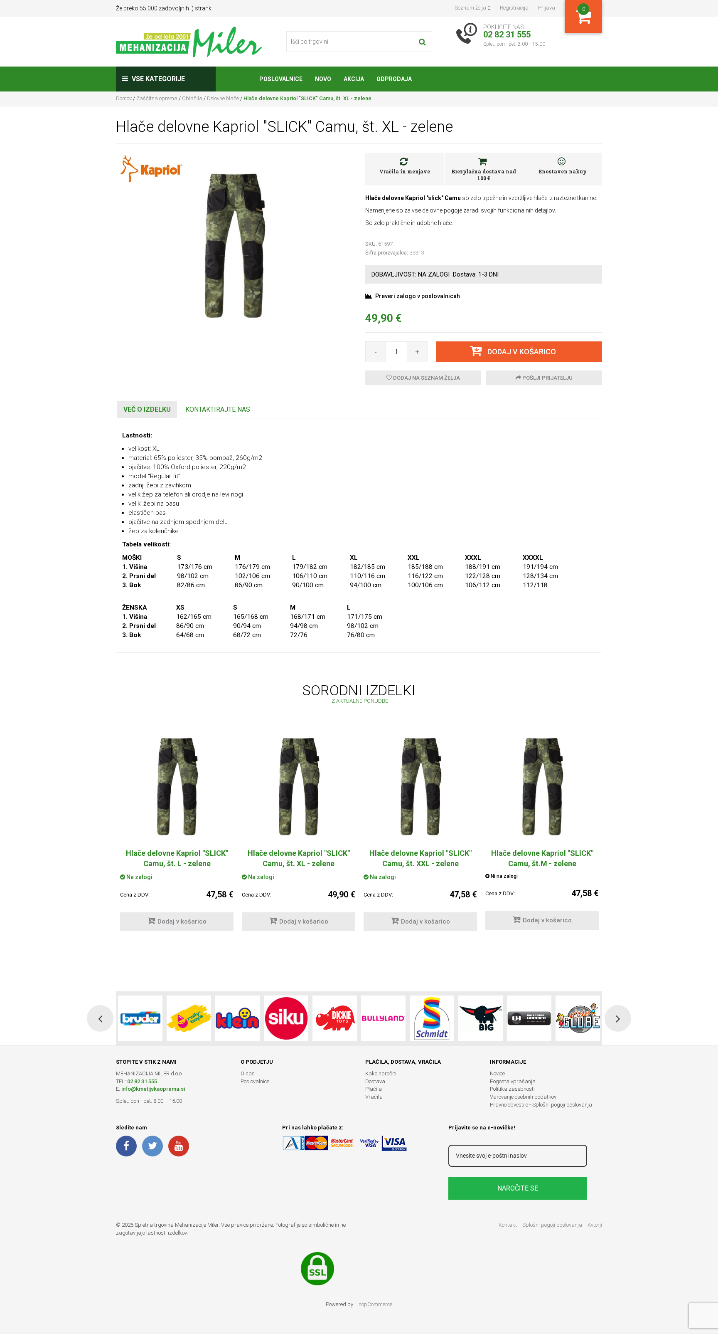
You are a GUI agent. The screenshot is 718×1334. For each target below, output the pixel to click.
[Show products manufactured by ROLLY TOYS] (189, 1018)
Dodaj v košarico (182, 921)
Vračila (374, 1097)
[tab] (147, 409)
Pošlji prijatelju (547, 378)
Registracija (514, 8)
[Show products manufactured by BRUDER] (140, 1018)
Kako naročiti (380, 1073)
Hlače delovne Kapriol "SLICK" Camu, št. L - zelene (177, 858)
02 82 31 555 (142, 1081)
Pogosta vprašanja (513, 1081)
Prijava (546, 8)
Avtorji (595, 1225)
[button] (100, 1018)
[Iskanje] (422, 42)
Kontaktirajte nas (217, 409)
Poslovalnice (255, 1081)
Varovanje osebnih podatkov (523, 1097)
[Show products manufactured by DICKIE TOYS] (334, 1018)
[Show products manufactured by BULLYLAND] (383, 1018)
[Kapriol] (151, 168)
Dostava (375, 1081)
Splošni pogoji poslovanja (552, 1225)
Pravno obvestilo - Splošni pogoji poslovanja (541, 1105)
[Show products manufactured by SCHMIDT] (432, 1018)
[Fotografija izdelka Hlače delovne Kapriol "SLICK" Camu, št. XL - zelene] (234, 243)
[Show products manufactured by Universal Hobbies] (529, 1018)
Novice (497, 1073)
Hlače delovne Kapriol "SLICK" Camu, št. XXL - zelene (420, 858)
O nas (248, 1073)
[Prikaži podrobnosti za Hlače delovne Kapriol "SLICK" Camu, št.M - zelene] (542, 785)
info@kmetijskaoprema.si (153, 1089)
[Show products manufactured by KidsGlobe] (578, 1018)
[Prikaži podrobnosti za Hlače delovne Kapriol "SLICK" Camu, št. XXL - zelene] (420, 785)
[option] (177, 834)
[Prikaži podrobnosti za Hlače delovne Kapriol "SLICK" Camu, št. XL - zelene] (298, 785)
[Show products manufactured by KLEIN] (237, 1018)
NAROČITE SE (517, 1188)
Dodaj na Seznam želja (426, 378)
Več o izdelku (147, 409)
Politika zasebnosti (512, 1089)
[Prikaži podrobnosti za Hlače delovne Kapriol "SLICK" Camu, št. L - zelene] (177, 785)
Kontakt (508, 1225)
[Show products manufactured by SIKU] (286, 1018)
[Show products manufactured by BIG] (480, 1018)
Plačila (373, 1089)
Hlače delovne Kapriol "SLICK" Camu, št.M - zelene (542, 858)
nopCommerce (375, 1304)
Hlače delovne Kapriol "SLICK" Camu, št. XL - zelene (299, 858)
